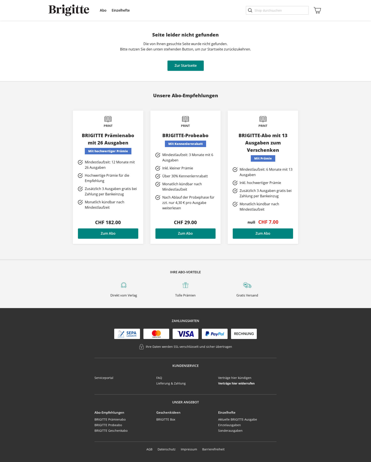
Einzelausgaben (229, 425)
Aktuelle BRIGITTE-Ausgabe (237, 419)
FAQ (159, 378)
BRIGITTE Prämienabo (110, 419)
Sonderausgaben (230, 431)
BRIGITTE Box (165, 419)
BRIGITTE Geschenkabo (111, 431)
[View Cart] (316, 10)
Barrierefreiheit (213, 449)
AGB (149, 449)
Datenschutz (167, 449)
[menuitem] (103, 10)
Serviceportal (103, 378)
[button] (103, 10)
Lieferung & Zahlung (171, 383)
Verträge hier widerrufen (236, 383)
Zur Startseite (186, 65)
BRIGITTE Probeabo (108, 425)
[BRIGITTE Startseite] (69, 10)
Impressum (189, 449)
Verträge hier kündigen (234, 378)
